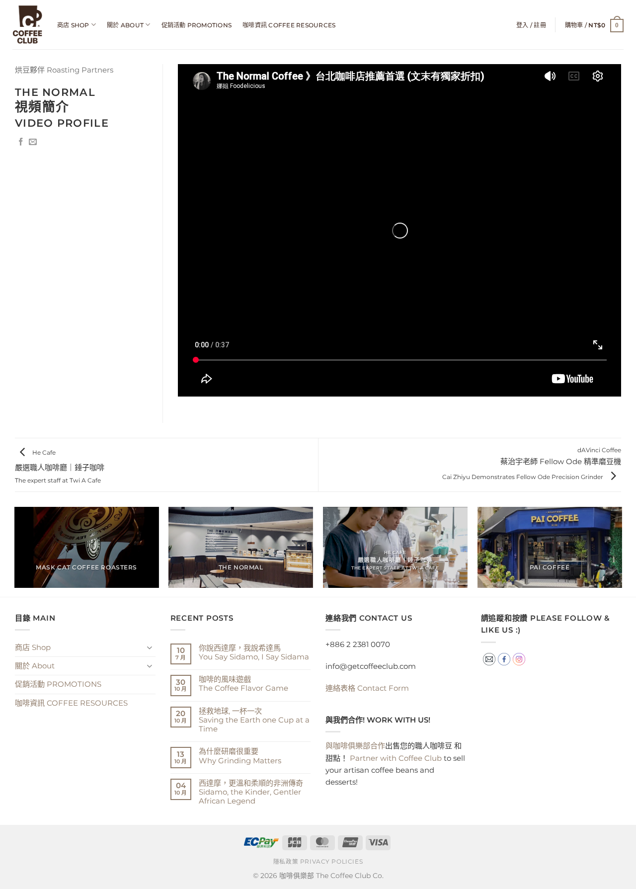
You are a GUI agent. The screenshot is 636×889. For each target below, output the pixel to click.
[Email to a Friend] (33, 142)
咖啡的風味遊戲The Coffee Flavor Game (243, 684)
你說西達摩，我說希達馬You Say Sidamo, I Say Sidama (254, 652)
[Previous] (14, 551)
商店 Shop (73, 25)
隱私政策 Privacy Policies (318, 861)
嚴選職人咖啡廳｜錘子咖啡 (59, 466)
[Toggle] (150, 647)
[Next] (621, 551)
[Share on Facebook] (21, 142)
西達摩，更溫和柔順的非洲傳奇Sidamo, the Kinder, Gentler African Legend (251, 792)
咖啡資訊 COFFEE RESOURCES (288, 25)
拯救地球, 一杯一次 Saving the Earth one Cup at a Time (254, 720)
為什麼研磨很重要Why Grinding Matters (240, 756)
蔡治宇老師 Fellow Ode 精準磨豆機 (531, 463)
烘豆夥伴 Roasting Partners (64, 70)
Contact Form (367, 688)
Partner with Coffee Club (396, 758)
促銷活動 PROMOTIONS (196, 25)
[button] (531, 25)
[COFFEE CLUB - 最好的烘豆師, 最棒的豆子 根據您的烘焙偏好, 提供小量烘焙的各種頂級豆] (27, 24)
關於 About (125, 25)
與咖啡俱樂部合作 (355, 745)
